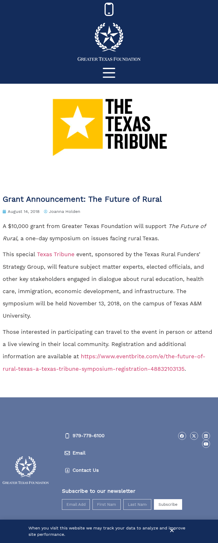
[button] (171, 530)
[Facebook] (182, 436)
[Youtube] (206, 444)
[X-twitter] (194, 436)
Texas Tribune (55, 254)
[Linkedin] (206, 436)
